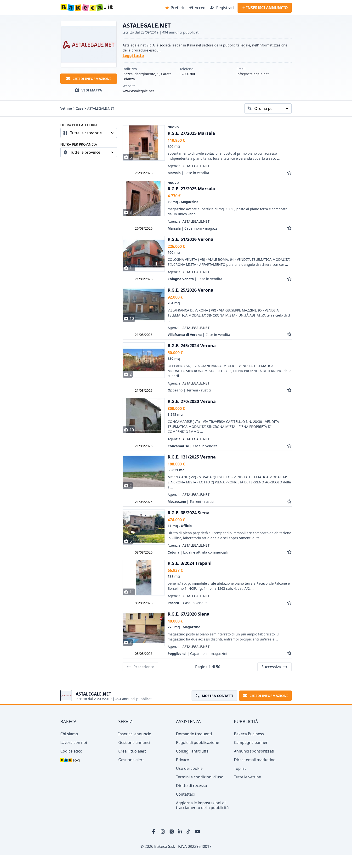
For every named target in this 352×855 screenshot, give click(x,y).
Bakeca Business (249, 733)
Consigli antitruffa (192, 751)
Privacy (182, 759)
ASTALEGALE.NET (100, 108)
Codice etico (71, 751)
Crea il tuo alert (132, 751)
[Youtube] (197, 831)
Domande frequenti (194, 733)
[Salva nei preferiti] (289, 172)
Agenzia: (189, 166)
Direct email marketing (255, 759)
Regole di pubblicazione (197, 742)
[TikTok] (189, 831)
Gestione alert (131, 759)
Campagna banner (251, 742)
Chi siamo (69, 733)
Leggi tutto (133, 55)
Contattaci (185, 794)
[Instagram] (163, 831)
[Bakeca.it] (103, 7)
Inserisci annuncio (134, 733)
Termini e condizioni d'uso (199, 777)
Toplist (240, 768)
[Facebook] (154, 831)
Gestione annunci (134, 742)
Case (79, 108)
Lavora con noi (73, 742)
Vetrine (66, 108)
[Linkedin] (180, 831)
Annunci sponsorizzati (254, 751)
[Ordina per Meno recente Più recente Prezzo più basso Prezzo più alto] (268, 108)
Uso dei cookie (189, 768)
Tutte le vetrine (247, 777)
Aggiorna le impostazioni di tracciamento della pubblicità (202, 805)
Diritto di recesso (191, 785)
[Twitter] (171, 831)
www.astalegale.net (138, 91)
